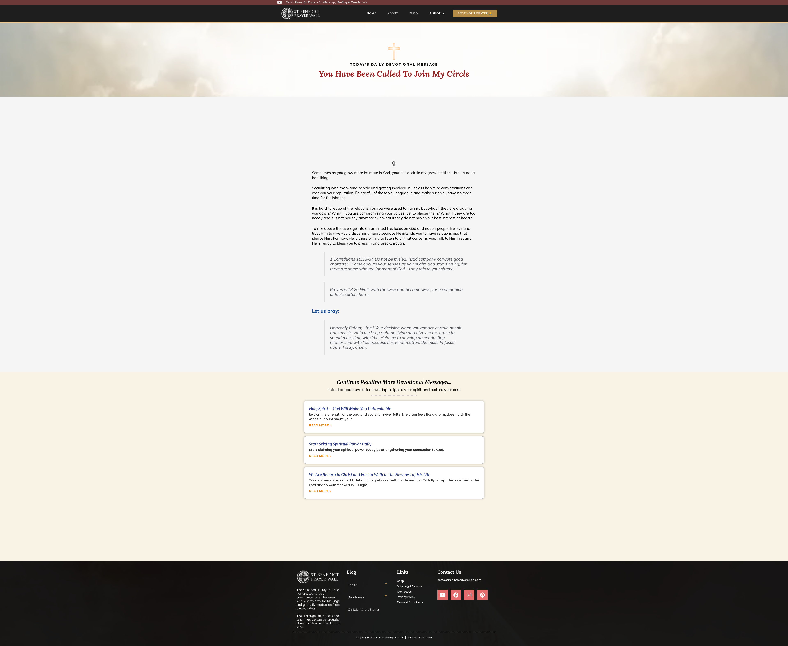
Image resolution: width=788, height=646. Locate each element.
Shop (400, 581)
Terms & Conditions (410, 602)
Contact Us (404, 592)
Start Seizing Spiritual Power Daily (340, 444)
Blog (413, 13)
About (392, 13)
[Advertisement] (394, 127)
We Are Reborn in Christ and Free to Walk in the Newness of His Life (369, 474)
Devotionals (356, 597)
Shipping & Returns (409, 586)
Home (371, 13)
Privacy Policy (406, 597)
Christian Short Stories (363, 609)
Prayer (352, 585)
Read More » (320, 425)
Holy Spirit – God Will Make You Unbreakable (350, 408)
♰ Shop (435, 13)
